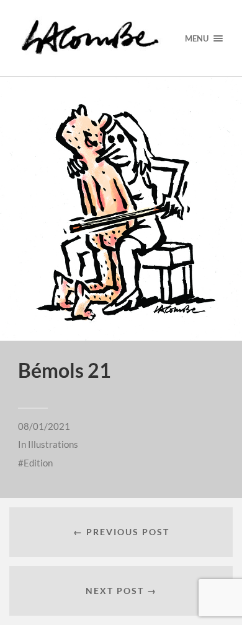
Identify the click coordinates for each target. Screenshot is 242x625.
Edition (38, 462)
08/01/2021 (44, 426)
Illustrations (53, 444)
